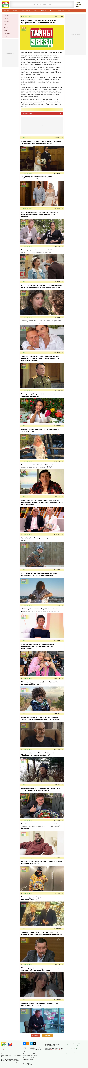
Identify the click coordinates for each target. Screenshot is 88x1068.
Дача (68, 11)
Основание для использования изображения (73, 1054)
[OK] (27, 1043)
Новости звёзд (28, 137)
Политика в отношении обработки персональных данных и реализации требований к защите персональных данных (74, 1044)
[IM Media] (10, 1044)
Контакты (78, 4)
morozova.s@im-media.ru (56, 1049)
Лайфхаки (6, 11)
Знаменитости (26, 11)
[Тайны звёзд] (22, 16)
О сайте (77, 2)
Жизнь (51, 11)
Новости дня (27, 641)
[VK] (24, 1043)
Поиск (77, 6)
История (43, 11)
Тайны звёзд (5, 4)
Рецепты (15, 11)
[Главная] (3, 1044)
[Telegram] (31, 1043)
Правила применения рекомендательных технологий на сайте (75, 1048)
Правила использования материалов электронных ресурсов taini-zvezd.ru (74, 1051)
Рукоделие (60, 11)
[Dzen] (34, 1043)
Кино (35, 11)
